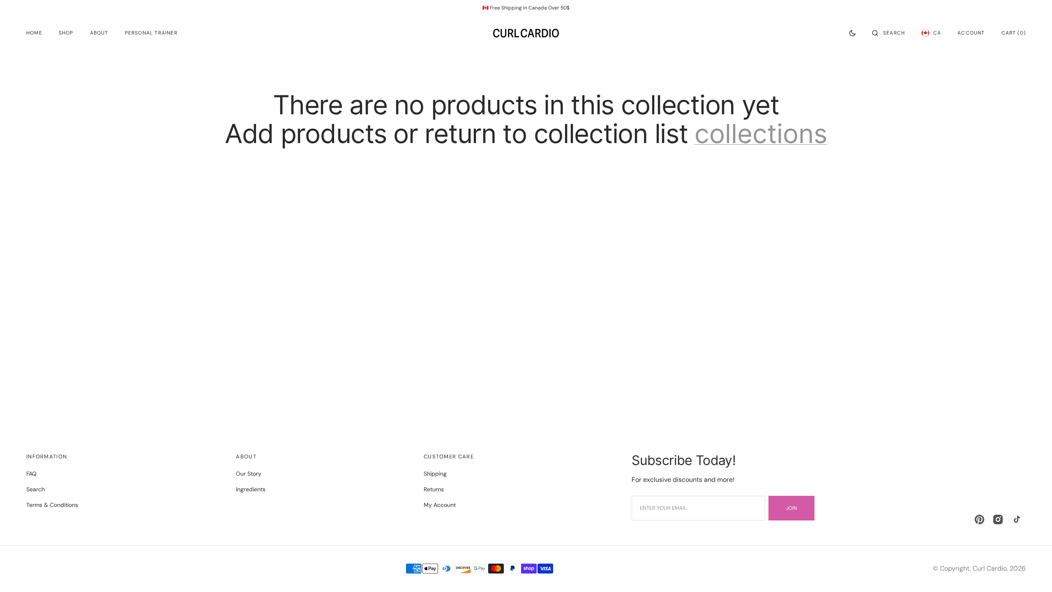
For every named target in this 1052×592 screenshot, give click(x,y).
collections (760, 133)
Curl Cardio (990, 568)
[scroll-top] (1033, 573)
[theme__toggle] (852, 33)
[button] (888, 33)
